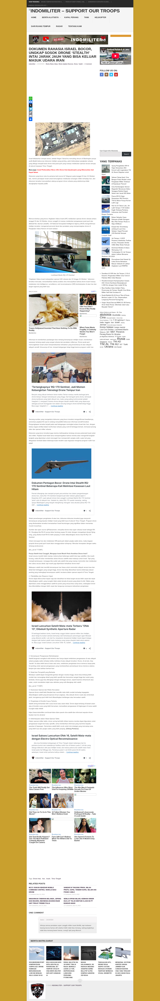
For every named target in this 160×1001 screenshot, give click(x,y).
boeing (123, 315)
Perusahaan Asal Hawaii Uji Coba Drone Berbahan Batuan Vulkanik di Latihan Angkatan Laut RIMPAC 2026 (116, 263)
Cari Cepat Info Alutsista (109, 151)
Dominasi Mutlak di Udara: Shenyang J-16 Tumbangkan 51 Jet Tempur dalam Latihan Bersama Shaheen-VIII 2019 (116, 252)
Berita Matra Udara (52, 64)
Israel (48, 878)
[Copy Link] (63, 112)
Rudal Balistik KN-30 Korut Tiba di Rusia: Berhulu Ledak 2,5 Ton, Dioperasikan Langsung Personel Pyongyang (116, 297)
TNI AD (117, 342)
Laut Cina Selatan (107, 330)
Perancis (120, 332)
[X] (63, 105)
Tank (86, 17)
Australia (116, 315)
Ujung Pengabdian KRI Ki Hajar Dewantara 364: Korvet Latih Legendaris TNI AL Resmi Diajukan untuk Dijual (116, 170)
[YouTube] (116, 74)
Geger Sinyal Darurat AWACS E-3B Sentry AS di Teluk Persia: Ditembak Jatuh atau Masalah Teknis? (116, 305)
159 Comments (33, 905)
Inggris (107, 322)
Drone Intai (37, 878)
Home (33, 17)
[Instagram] (106, 74)
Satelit (81, 64)
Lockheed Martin (121, 329)
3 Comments (67, 894)
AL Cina (119, 312)
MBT (107, 332)
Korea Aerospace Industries (114, 325)
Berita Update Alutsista (66, 64)
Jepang (123, 322)
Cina (103, 317)
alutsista (105, 314)
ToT (121, 344)
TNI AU (114, 344)
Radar (59, 26)
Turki (125, 344)
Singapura (103, 342)
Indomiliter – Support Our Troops (67, 985)
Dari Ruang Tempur (40, 26)
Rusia (121, 339)
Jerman (103, 325)
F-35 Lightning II (119, 320)
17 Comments (68, 905)
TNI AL (104, 344)
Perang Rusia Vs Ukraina (110, 334)
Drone (76, 64)
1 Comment (88, 64)
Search (126, 154)
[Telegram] (63, 109)
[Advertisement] (63, 81)
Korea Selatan (107, 327)
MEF (112, 332)
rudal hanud (113, 339)
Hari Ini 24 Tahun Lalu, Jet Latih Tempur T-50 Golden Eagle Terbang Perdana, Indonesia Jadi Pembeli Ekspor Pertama (116, 210)
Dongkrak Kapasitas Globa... (99, 2)
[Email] (63, 116)
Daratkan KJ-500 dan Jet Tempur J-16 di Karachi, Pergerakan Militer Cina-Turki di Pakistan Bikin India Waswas (116, 276)
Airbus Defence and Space (108, 312)
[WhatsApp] (63, 98)
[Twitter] (111, 74)
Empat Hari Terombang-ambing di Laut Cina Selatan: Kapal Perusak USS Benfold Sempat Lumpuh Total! (115, 231)
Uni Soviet (117, 347)
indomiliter (32, 64)
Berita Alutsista (50, 17)
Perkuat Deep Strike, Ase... (75, 2)
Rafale (124, 336)
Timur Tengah (56, 878)
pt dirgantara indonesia (107, 336)
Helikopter (100, 17)
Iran (43, 878)
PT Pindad (118, 336)
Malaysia (102, 332)
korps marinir (120, 327)
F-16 (111, 320)
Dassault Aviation (111, 318)
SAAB (128, 339)
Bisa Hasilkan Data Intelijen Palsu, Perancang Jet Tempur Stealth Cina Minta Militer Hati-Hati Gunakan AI (116, 290)
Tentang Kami (75, 26)
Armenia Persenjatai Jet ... (38, 5)
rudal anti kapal (104, 339)
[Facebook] (63, 102)
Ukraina (108, 347)
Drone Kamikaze (104, 320)
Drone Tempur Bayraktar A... (52, 2)
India (102, 322)
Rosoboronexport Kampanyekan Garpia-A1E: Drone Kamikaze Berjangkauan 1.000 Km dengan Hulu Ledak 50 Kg (116, 283)
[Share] (63, 119)
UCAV (101, 347)
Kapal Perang (71, 17)
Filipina (128, 320)
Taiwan (110, 342)
